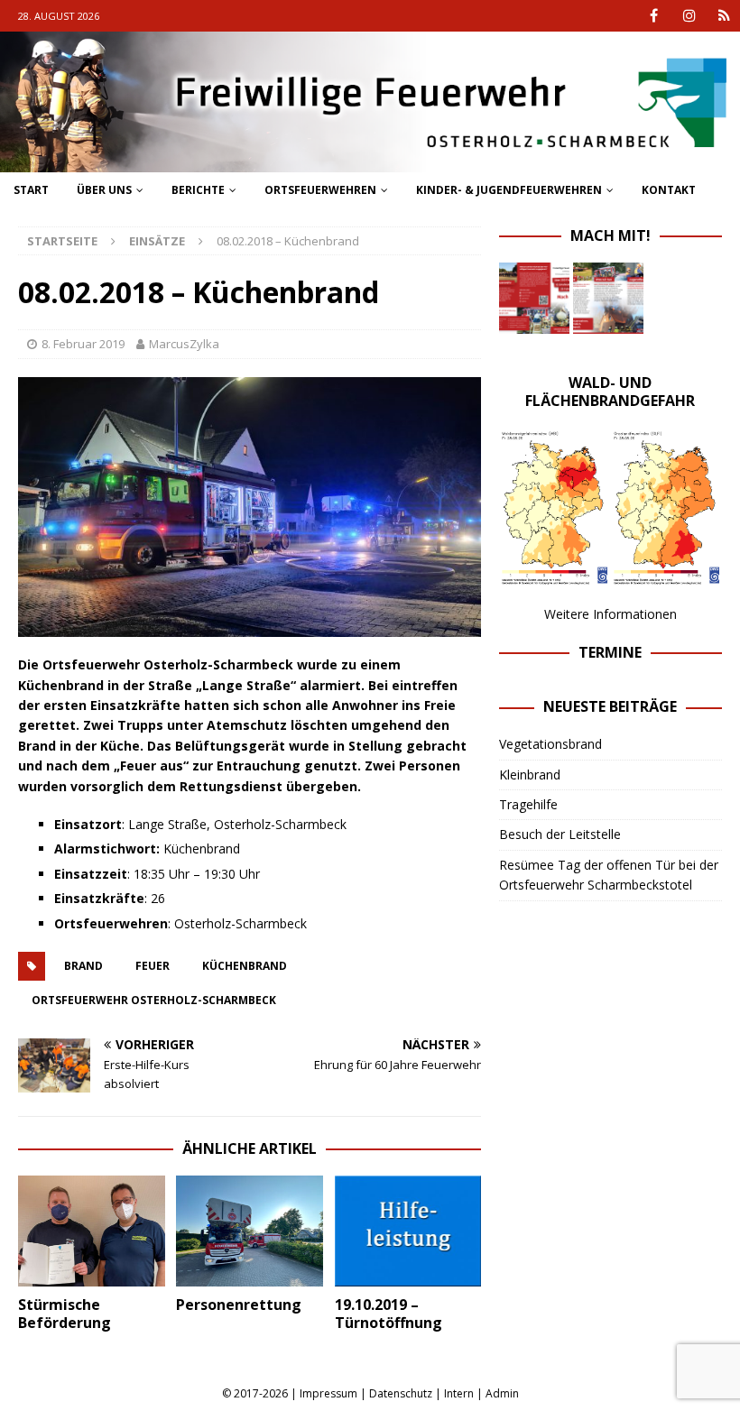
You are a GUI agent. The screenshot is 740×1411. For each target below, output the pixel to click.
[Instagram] (689, 16)
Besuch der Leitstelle (560, 834)
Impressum (328, 1393)
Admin (502, 1393)
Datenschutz (400, 1393)
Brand (83, 965)
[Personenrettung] (249, 1231)
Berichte (198, 190)
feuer (152, 965)
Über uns (104, 190)
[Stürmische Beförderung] (91, 1231)
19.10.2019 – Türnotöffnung (388, 1314)
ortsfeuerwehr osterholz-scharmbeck (154, 1000)
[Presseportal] (724, 16)
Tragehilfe (528, 804)
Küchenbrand (244, 965)
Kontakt (669, 190)
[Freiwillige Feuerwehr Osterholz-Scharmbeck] (370, 162)
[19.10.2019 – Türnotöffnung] (408, 1231)
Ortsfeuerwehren (320, 190)
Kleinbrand (529, 774)
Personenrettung (238, 1304)
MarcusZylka (184, 344)
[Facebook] (654, 16)
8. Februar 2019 (83, 344)
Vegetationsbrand (550, 743)
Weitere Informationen (610, 613)
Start (31, 190)
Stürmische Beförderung (64, 1314)
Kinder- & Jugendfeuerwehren (509, 190)
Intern (459, 1393)
